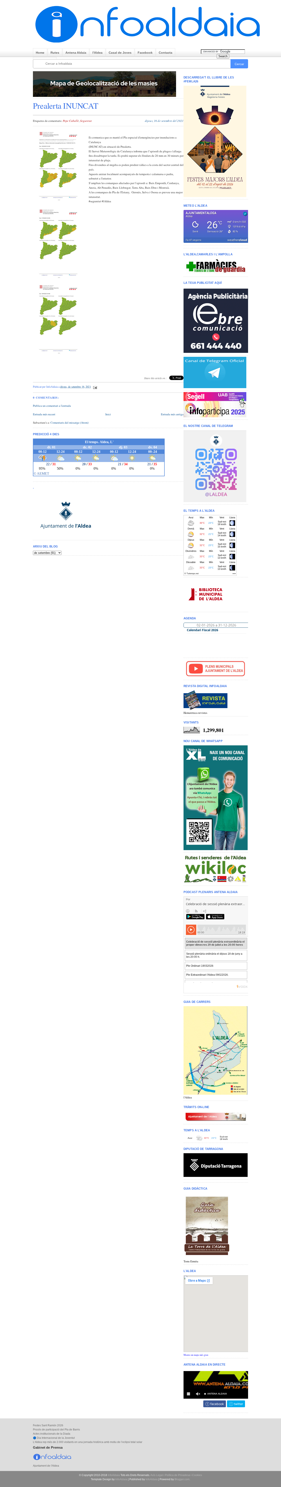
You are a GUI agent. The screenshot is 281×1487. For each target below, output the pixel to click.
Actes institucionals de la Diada (51, 1433)
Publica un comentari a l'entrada (52, 406)
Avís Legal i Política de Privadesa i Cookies (176, 1475)
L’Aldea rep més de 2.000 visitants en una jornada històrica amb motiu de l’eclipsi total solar (87, 1442)
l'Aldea (97, 52)
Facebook (145, 52)
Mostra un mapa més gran (196, 1354)
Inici (108, 414)
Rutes (54, 52)
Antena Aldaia (75, 52)
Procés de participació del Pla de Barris (56, 1429)
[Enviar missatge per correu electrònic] (95, 386)
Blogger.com (182, 1479)
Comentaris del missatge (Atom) (69, 423)
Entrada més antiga (172, 414)
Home (40, 52)
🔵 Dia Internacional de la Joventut (54, 1437)
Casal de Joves (120, 52)
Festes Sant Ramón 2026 (48, 1425)
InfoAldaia (114, 1475)
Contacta (165, 52)
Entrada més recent (44, 414)
